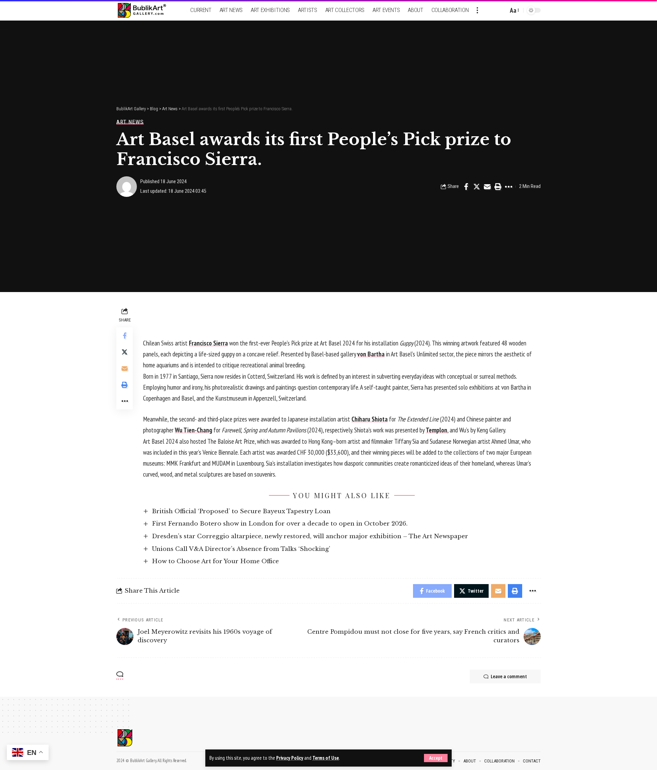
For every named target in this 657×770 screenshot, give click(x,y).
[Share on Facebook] (466, 186)
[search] (501, 10)
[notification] (491, 10)
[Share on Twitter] (476, 186)
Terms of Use (325, 758)
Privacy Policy (289, 758)
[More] (508, 186)
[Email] (487, 186)
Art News (130, 122)
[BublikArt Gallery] (146, 10)
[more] (477, 10)
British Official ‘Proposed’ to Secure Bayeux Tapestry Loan (241, 511)
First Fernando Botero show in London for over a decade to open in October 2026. (280, 523)
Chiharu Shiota (369, 419)
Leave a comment (509, 676)
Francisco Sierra (208, 343)
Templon (436, 430)
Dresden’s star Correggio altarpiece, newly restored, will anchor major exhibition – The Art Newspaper (310, 536)
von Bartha (371, 354)
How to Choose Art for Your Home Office (215, 561)
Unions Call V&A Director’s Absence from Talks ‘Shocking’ (241, 549)
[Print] (498, 186)
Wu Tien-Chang (193, 430)
